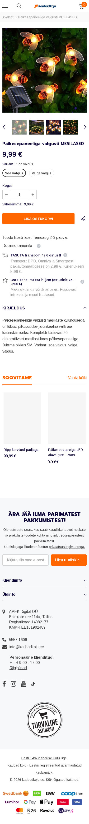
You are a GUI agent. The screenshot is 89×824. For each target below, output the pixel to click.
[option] (44, 70)
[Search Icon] (24, 6)
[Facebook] (4, 684)
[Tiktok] (33, 684)
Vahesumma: (12, 204)
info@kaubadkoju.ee (26, 647)
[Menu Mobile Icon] (5, 6)
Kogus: (8, 186)
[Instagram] (13, 684)
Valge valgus (42, 173)
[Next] (82, 127)
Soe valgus (14, 173)
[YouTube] (23, 684)
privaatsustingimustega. (67, 547)
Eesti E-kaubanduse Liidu (40, 758)
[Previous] (6, 127)
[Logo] (45, 5)
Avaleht (8, 17)
